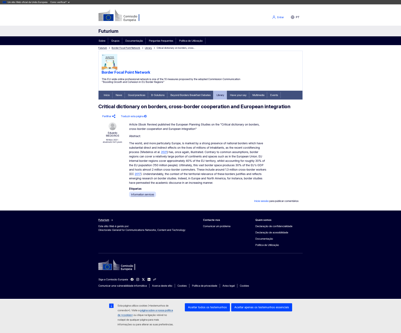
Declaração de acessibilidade (271, 232)
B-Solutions (158, 95)
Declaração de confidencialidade (273, 226)
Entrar (280, 17)
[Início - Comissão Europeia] (123, 15)
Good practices (136, 95)
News (119, 95)
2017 (138, 174)
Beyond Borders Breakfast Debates (190, 95)
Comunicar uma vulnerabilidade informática (122, 285)
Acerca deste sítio (162, 285)
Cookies (182, 285)
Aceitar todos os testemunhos (207, 307)
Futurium (108, 31)
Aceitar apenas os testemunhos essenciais (261, 307)
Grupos (115, 40)
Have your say (238, 95)
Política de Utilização (191, 40)
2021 (164, 152)
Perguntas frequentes (161, 40)
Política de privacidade (204, 285)
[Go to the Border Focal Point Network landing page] (109, 68)
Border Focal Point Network (126, 48)
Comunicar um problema (216, 226)
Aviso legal (228, 285)
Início (107, 95)
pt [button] (297, 17)
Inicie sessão (261, 201)
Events (274, 95)
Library (148, 48)
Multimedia (258, 95)
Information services (142, 194)
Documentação (134, 40)
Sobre (102, 40)
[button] (108, 116)
